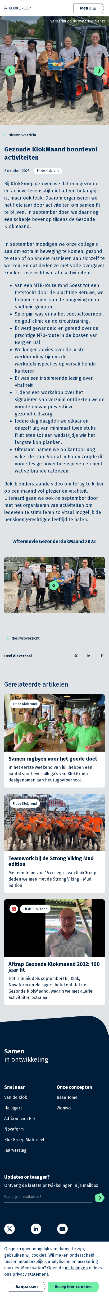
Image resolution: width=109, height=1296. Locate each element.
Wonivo (64, 1107)
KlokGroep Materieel (24, 1139)
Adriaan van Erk (19, 1118)
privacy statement (30, 1274)
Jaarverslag (15, 1150)
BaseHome (67, 1097)
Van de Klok (15, 1097)
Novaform (14, 1129)
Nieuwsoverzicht (22, 135)
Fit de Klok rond (48, 171)
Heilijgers (13, 1107)
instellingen (76, 1267)
